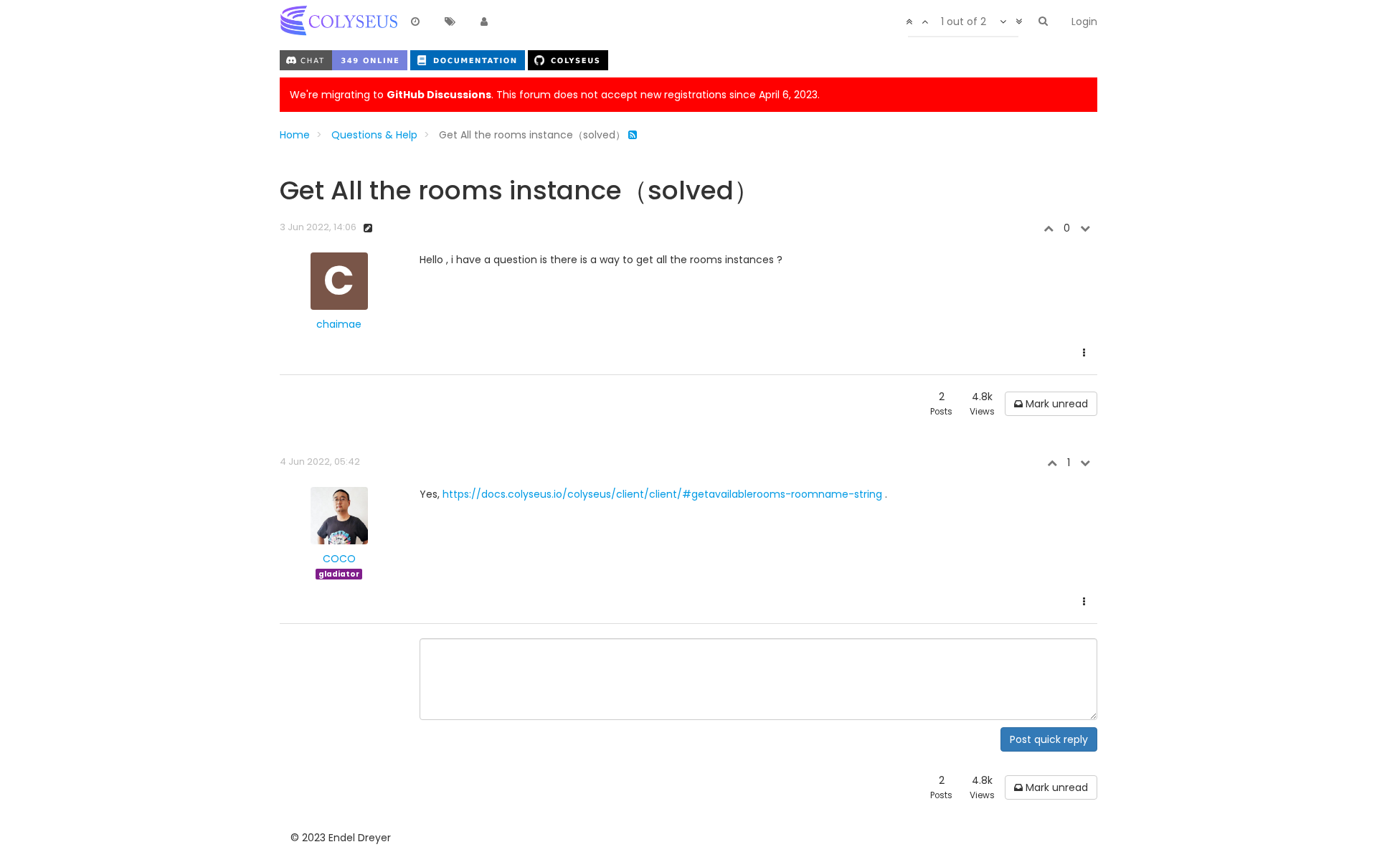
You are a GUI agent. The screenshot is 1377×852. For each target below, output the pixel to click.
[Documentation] (469, 59)
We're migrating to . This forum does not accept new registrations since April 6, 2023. (555, 94)
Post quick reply (1049, 739)
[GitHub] (568, 59)
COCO (339, 559)
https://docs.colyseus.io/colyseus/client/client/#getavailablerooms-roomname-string (662, 494)
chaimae (338, 324)
